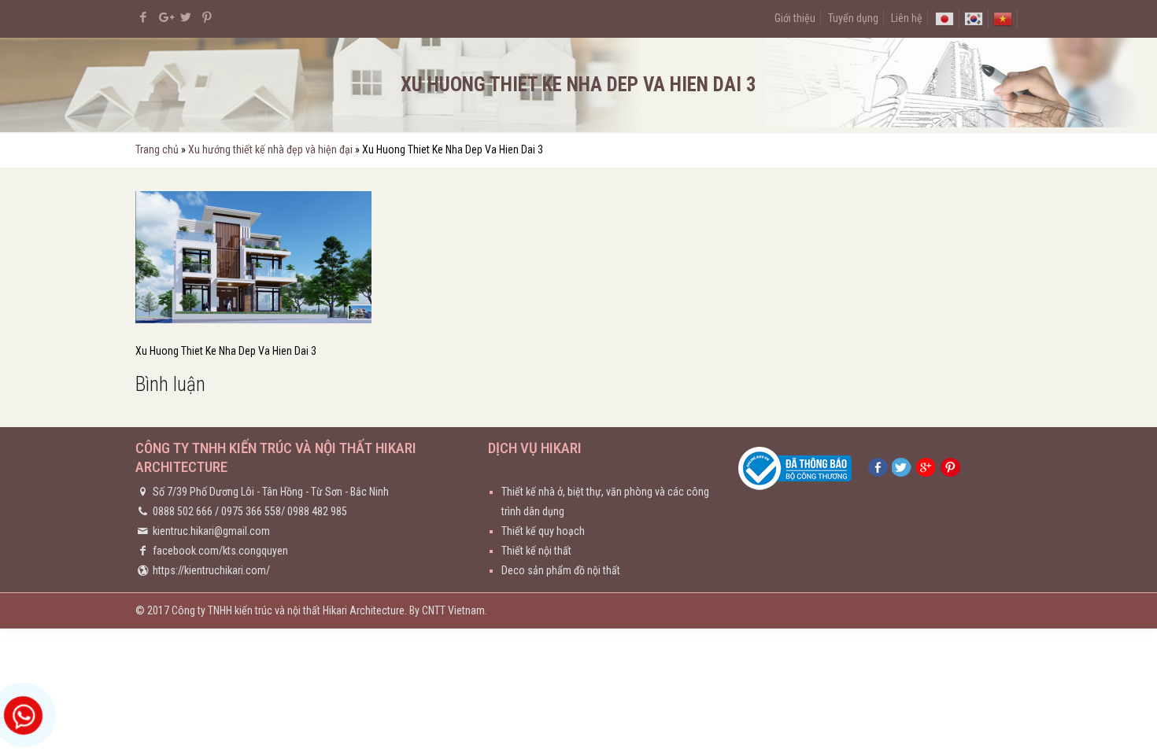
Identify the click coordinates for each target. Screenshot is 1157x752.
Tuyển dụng (853, 18)
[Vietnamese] (1002, 18)
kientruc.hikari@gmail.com (211, 531)
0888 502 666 (183, 511)
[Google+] (165, 17)
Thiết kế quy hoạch (543, 531)
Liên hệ (906, 18)
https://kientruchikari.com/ (211, 570)
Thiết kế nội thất (536, 550)
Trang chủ (157, 149)
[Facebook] (143, 17)
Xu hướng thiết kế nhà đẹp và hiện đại (270, 149)
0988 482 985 (317, 511)
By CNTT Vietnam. (448, 610)
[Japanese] (944, 18)
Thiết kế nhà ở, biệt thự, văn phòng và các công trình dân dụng (605, 501)
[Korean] (973, 18)
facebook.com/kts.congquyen (220, 550)
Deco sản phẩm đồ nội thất (560, 570)
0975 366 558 (251, 511)
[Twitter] (186, 17)
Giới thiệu (794, 18)
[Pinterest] (207, 17)
